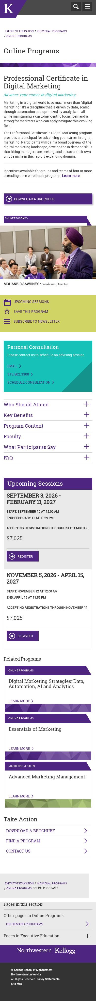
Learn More (19, 701)
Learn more (71, 175)
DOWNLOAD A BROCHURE (34, 199)
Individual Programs (52, 31)
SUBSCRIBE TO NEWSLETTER (37, 321)
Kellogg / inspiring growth (34, 957)
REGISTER (25, 556)
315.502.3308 (18, 374)
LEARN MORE (19, 748)
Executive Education (19, 31)
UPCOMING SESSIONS (31, 301)
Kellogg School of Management (33, 970)
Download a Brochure (30, 831)
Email (12, 366)
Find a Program (23, 841)
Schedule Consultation (28, 382)
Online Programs (19, 36)
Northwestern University (64, 956)
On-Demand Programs (24, 924)
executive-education (13, 14)
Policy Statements (48, 979)
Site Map (16, 983)
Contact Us (18, 851)
